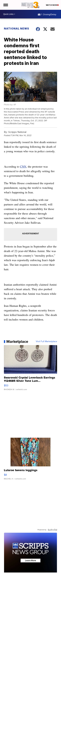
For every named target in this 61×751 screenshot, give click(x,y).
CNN (23, 166)
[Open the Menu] (5, 5)
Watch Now (51, 5)
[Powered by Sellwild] (52, 530)
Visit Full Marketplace (46, 341)
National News (16, 28)
